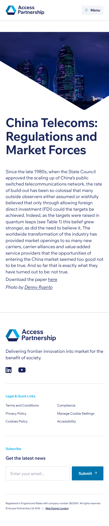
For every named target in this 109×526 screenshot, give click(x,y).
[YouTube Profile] (22, 370)
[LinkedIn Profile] (8, 370)
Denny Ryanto (38, 287)
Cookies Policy (17, 421)
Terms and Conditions (22, 405)
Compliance (66, 405)
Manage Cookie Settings (75, 414)
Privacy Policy (16, 414)
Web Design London (56, 508)
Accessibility (66, 421)
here (52, 279)
